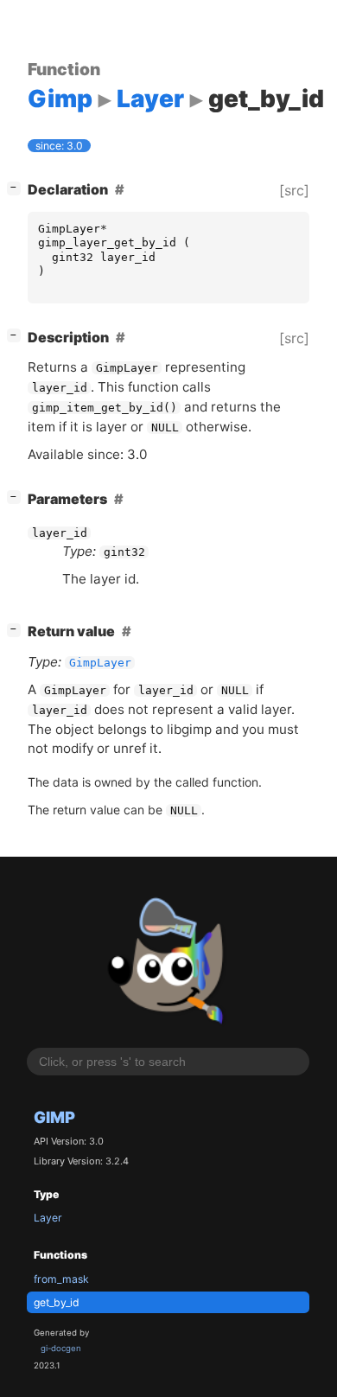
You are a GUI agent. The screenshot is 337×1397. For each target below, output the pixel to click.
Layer (48, 1217)
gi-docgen (61, 1348)
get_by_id (56, 1302)
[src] (294, 190)
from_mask (61, 1279)
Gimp (54, 1116)
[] (17, 187)
